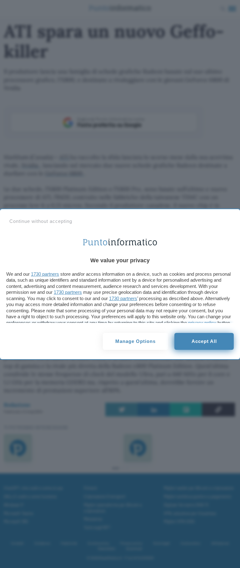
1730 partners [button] (45, 274)
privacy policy (202, 322)
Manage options (135, 341)
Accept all (204, 341)
